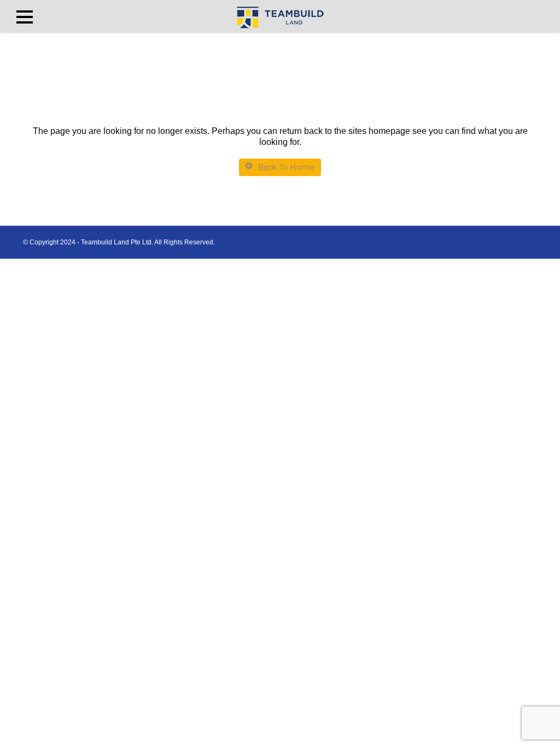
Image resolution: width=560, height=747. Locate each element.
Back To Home (286, 167)
